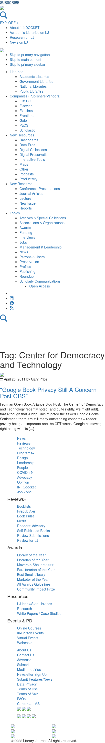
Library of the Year (31, 554)
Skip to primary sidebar (27, 64)
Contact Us (25, 654)
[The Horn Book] (54, 725)
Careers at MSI (29, 703)
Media (22, 520)
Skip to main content (25, 59)
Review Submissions (33, 535)
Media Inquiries (29, 669)
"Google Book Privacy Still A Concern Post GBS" (48, 392)
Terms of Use (27, 688)
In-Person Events (30, 632)
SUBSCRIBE (9, 2)
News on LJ (19, 42)
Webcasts (24, 642)
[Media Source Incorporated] (13, 725)
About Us (24, 650)
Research (24, 608)
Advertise (24, 659)
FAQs (21, 698)
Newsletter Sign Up (32, 674)
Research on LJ (22, 37)
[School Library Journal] (54, 730)
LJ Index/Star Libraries (34, 603)
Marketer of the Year (33, 579)
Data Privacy (27, 684)
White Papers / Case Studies (39, 613)
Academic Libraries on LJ (29, 32)
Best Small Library (31, 574)
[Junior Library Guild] (54, 735)
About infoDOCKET (25, 27)
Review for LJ (27, 540)
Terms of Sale (28, 693)
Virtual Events (27, 637)
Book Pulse (25, 516)
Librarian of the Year (33, 559)
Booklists (24, 506)
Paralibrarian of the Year (36, 569)
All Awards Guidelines (34, 584)
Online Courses (29, 628)
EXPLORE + (9, 22)
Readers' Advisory (31, 525)
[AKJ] (13, 735)
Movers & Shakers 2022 (35, 564)
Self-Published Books (33, 530)
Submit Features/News (34, 679)
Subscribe (24, 664)
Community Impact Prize (36, 589)
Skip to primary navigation (30, 54)
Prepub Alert (26, 511)
